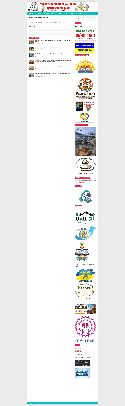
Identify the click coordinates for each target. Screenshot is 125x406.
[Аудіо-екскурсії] (85, 203)
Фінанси (73, 13)
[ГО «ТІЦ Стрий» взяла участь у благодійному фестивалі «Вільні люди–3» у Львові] (31, 56)
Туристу (66, 13)
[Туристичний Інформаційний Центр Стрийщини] (58, 11)
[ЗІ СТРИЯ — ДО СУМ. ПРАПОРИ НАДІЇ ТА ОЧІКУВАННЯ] (31, 49)
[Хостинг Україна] (82, 365)
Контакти (80, 13)
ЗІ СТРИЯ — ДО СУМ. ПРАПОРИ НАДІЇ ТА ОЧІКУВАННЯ (47, 47)
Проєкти (31, 13)
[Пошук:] (51, 32)
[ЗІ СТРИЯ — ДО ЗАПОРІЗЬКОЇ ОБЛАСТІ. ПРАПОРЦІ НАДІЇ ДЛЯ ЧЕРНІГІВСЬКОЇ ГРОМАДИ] (31, 43)
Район (59, 13)
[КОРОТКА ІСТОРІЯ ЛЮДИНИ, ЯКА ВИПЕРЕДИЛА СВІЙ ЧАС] (31, 69)
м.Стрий (53, 13)
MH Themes (47, 403)
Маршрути (38, 13)
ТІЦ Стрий (46, 13)
